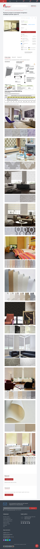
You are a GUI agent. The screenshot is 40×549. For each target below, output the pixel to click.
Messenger (9, 540)
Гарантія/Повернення (28, 52)
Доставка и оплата (6, 516)
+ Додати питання (9, 494)
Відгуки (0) (14, 57)
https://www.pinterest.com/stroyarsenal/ (25, 523)
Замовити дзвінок (33, 6)
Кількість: (22, 27)
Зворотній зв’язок (6, 522)
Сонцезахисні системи (9, 9)
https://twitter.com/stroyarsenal (23, 523)
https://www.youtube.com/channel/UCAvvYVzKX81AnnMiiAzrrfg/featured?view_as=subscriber (29, 523)
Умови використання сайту (7, 519)
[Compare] (35, 18)
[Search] (27, 6)
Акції (4, 526)
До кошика (28, 32)
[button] (16, 1)
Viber (4, 540)
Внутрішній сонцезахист (17, 9)
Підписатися (33, 508)
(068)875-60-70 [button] (6, 532)
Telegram (6, 540)
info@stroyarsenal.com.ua (7, 534)
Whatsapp (8, 540)
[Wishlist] (32, 18)
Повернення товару (6, 523)
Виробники (5, 525)
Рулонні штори (25, 9)
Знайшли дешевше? (31, 24)
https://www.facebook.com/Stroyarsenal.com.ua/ (21, 523)
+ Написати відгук (9, 479)
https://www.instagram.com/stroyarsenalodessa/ (27, 523)
